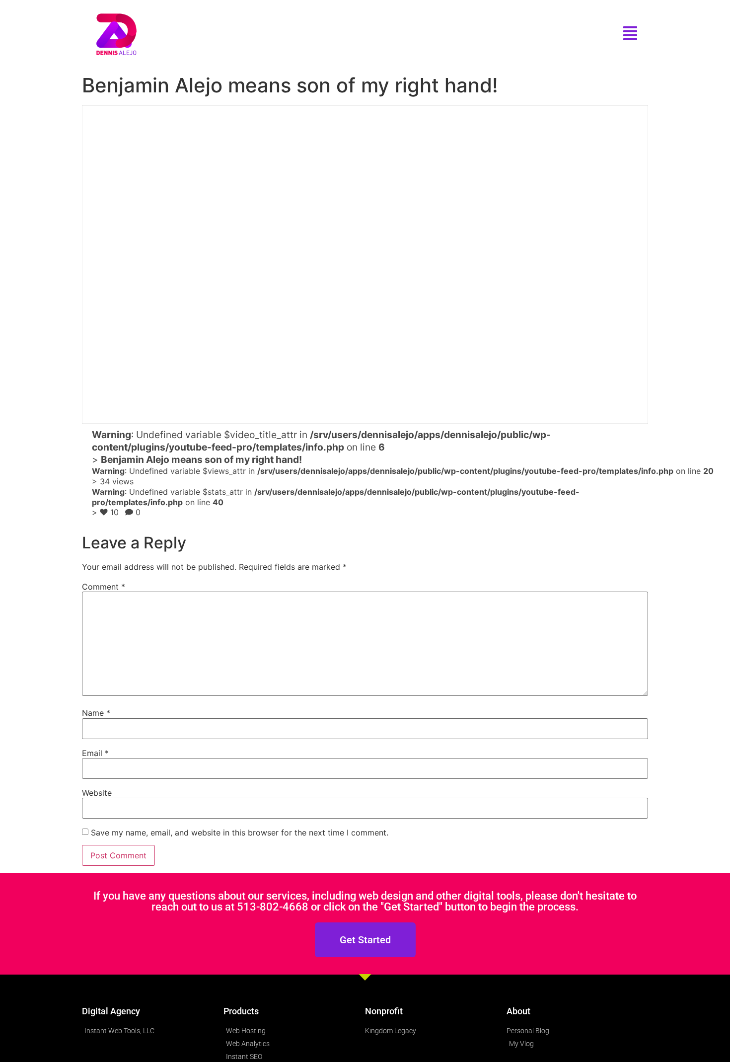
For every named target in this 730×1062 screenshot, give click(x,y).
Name (96, 713)
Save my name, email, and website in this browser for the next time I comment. (239, 832)
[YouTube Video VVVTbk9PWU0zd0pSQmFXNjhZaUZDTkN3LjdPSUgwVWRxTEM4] (365, 264)
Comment (103, 587)
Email (95, 753)
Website (97, 793)
